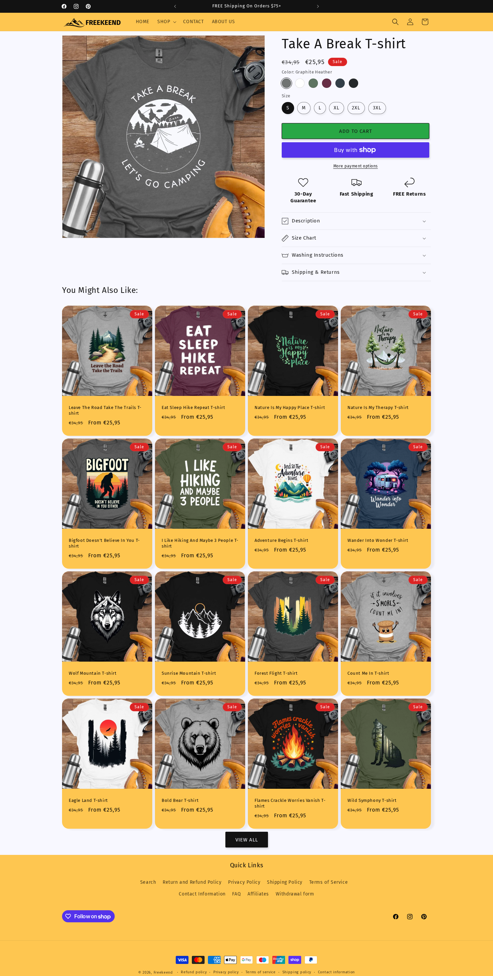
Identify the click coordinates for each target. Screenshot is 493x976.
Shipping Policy (285, 882)
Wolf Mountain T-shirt (93, 673)
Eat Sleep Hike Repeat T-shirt (193, 407)
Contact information (336, 972)
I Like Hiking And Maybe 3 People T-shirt (200, 543)
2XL (356, 108)
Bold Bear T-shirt (180, 800)
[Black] (353, 83)
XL (336, 108)
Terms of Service (328, 882)
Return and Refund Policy (192, 882)
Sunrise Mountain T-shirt (189, 673)
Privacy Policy (244, 882)
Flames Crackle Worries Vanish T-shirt (290, 803)
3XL (377, 108)
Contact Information (202, 893)
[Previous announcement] (175, 6)
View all (246, 840)
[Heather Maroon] (326, 83)
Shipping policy (297, 972)
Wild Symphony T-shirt (372, 800)
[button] (166, 22)
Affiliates (258, 893)
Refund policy (194, 972)
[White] (300, 83)
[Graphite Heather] (286, 83)
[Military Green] (313, 83)
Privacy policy (226, 972)
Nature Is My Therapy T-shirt (378, 407)
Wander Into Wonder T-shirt (377, 540)
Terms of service (260, 972)
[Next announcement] (318, 6)
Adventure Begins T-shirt (281, 540)
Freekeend (163, 972)
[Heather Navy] (340, 83)
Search (148, 882)
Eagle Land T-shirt (88, 800)
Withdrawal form (295, 893)
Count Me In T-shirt (368, 673)
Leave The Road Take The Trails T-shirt (105, 410)
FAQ (236, 893)
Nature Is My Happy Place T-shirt (290, 407)
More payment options (355, 166)
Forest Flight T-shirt (276, 673)
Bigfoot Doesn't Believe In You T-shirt (104, 543)
